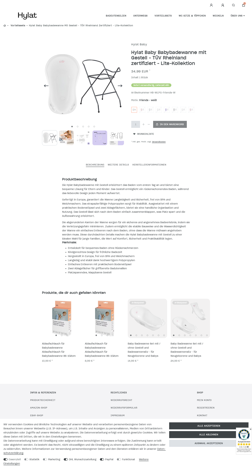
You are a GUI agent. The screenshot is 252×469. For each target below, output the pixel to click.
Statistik (34, 459)
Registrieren (206, 407)
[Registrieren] (223, 5)
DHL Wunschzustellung (82, 459)
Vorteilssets (163, 15)
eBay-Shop (36, 415)
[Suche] (234, 5)
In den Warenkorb (172, 124)
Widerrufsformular (124, 407)
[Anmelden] (211, 5)
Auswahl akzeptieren (209, 443)
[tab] (95, 164)
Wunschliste (145, 134)
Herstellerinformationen (149, 164)
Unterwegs (140, 15)
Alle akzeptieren (208, 426)
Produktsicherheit (42, 400)
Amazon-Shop (38, 407)
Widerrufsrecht (121, 400)
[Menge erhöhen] (143, 124)
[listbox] (61, 318)
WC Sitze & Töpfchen (192, 15)
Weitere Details (118, 164)
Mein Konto (204, 400)
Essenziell (15, 459)
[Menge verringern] (148, 124)
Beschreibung (95, 164)
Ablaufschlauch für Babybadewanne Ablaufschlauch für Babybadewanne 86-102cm (59, 349)
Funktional (128, 459)
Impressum (118, 415)
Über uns (237, 15)
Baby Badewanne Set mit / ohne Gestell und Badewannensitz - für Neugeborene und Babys (144, 349)
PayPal (109, 459)
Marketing (54, 459)
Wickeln (218, 15)
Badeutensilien (116, 15)
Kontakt (202, 415)
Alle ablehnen (208, 434)
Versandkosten (159, 142)
